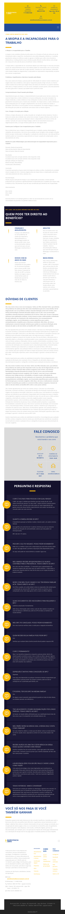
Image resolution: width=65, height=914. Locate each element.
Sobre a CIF (56, 874)
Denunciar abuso (32, 911)
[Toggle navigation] (58, 27)
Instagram (55, 854)
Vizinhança (37, 874)
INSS (35, 868)
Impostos (36, 865)
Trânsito (36, 871)
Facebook (55, 857)
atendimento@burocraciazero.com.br (18, 879)
